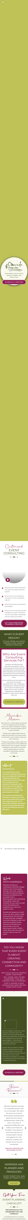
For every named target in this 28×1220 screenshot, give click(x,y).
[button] (3, 2)
